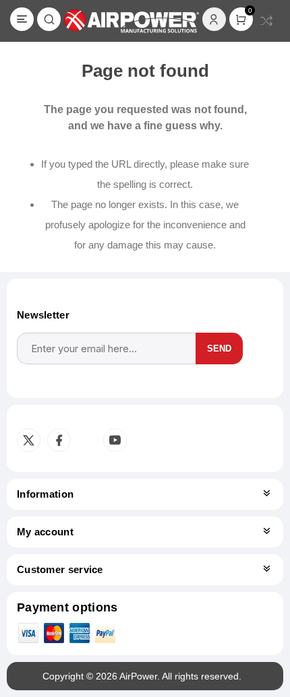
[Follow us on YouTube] (115, 440)
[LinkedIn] (85, 440)
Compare (266, 20)
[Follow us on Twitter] (28, 440)
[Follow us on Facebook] (59, 440)
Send (219, 348)
